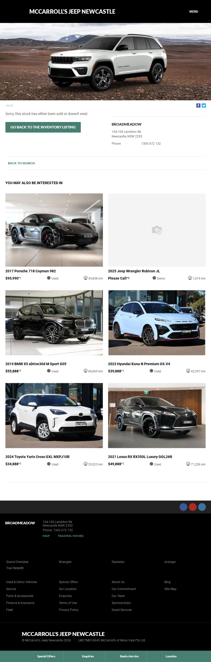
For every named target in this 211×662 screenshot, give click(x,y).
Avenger (170, 562)
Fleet (9, 610)
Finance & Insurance (20, 603)
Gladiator (118, 562)
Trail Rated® (14, 568)
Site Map (170, 589)
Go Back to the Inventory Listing (43, 127)
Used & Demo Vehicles (21, 582)
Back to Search (21, 163)
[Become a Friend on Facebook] (183, 507)
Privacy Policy (68, 610)
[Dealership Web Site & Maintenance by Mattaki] (197, 637)
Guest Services (122, 610)
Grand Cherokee (17, 562)
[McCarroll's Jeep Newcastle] (13, 12)
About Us (118, 582)
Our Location (68, 589)
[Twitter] (204, 105)
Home (9, 105)
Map (46, 536)
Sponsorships (121, 603)
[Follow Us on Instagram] (202, 507)
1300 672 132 (151, 143)
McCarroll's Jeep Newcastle (72, 11)
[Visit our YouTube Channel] (193, 507)
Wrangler (65, 562)
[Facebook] (198, 105)
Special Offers (68, 582)
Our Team (118, 596)
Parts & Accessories (19, 596)
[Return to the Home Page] (12, 636)
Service (11, 589)
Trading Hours (71, 536)
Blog (167, 582)
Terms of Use (68, 603)
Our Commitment (124, 589)
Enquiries (65, 596)
